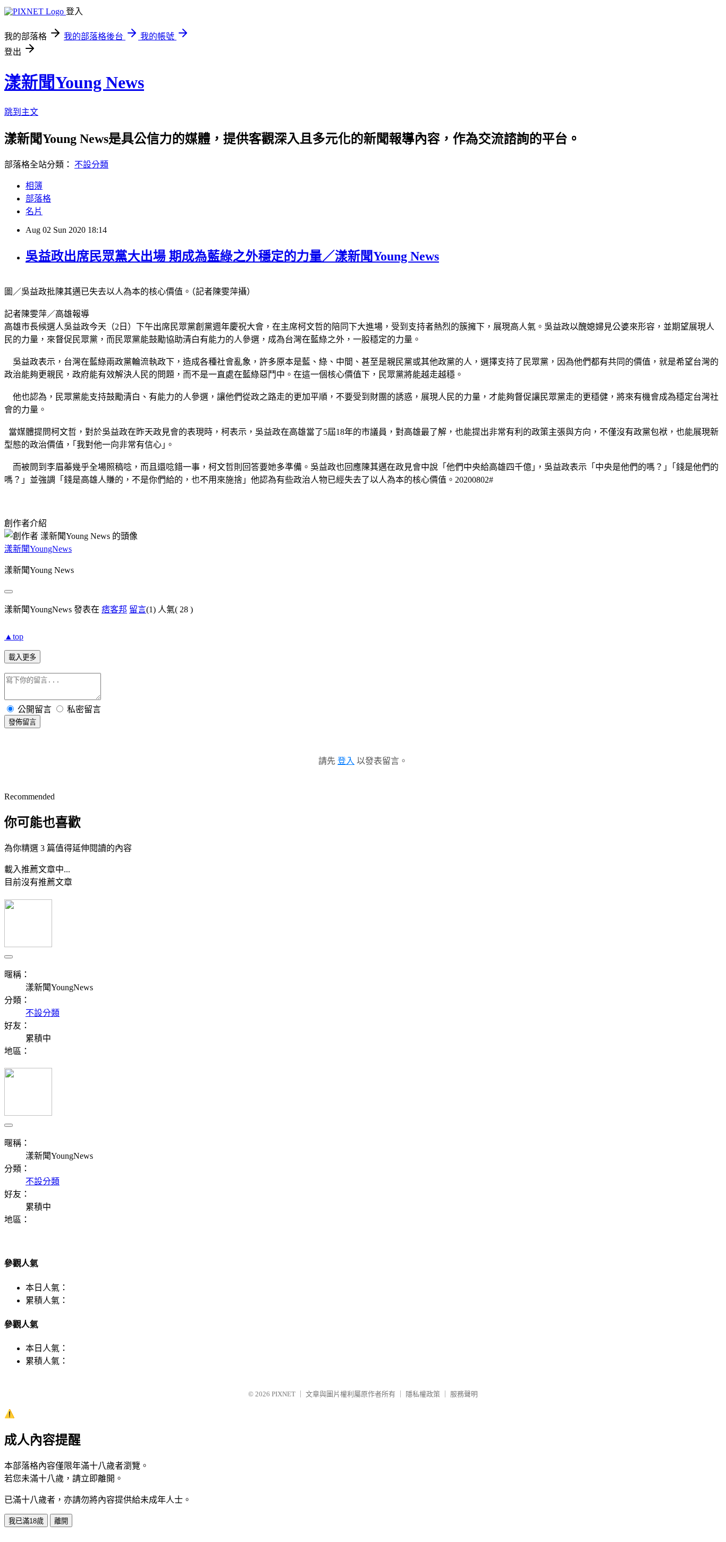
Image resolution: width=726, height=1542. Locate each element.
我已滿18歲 (26, 1521)
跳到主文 (21, 111)
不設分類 (91, 164)
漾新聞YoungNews (38, 548)
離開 (61, 1521)
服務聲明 (464, 1394)
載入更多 (22, 657)
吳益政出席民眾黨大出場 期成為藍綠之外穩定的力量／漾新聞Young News (232, 256)
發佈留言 (22, 722)
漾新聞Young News (74, 82)
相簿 (34, 185)
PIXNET (284, 1394)
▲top (13, 636)
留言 (137, 609)
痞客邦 (114, 609)
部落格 (38, 198)
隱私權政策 (423, 1394)
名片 (34, 211)
